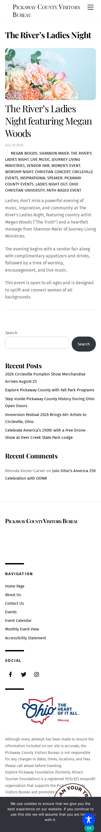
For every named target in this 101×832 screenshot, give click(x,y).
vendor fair (38, 165)
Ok (89, 828)
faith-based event (64, 190)
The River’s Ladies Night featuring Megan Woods (48, 120)
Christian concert (52, 172)
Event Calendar (18, 620)
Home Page (15, 586)
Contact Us (14, 603)
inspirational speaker (41, 178)
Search (11, 332)
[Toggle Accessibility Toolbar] (89, 820)
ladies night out (51, 184)
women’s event (65, 165)
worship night (19, 172)
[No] (94, 814)
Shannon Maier (54, 153)
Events (11, 612)
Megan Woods (24, 153)
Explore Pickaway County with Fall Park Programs (49, 390)
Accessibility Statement (25, 638)
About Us (13, 595)
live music (40, 159)
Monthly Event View (22, 629)
